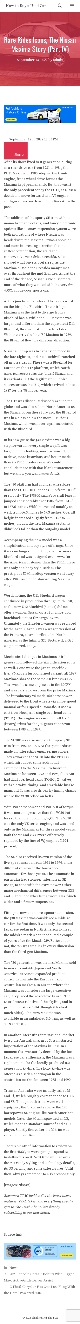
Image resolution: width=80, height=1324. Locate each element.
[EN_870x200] (40, 1258)
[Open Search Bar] (60, 6)
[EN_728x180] (40, 122)
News (14, 1268)
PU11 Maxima (15, 173)
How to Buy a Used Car (26, 5)
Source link (13, 1234)
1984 (57, 167)
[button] (11, 153)
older (18, 1013)
